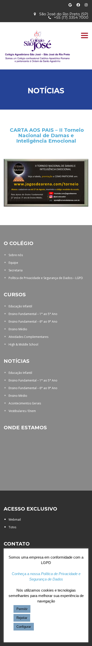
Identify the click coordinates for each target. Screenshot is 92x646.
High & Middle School (23, 344)
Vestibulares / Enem (22, 411)
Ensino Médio (18, 329)
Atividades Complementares (28, 337)
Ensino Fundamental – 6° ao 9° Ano (33, 321)
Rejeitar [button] (21, 618)
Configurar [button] (23, 627)
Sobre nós (16, 255)
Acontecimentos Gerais (25, 403)
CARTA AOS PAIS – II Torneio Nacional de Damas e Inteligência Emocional (47, 135)
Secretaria (16, 270)
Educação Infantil (20, 306)
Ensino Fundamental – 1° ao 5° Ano (33, 314)
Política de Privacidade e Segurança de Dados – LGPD (46, 278)
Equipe (13, 263)
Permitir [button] (21, 609)
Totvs (12, 527)
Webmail (15, 519)
